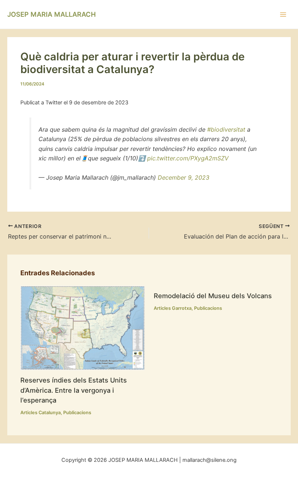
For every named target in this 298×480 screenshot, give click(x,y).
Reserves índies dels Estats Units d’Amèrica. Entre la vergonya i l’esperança (73, 390)
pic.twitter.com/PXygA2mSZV (188, 158)
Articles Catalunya (40, 412)
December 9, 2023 (183, 177)
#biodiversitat (226, 129)
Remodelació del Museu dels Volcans (213, 296)
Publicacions (77, 412)
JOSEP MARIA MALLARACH (51, 14)
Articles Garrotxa (173, 308)
